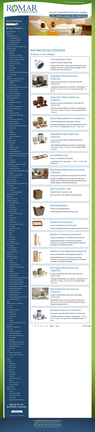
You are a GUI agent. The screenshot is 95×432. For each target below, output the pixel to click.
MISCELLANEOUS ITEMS (12, 198)
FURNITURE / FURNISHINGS (13, 123)
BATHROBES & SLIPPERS (14, 38)
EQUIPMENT (9, 117)
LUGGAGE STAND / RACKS (14, 151)
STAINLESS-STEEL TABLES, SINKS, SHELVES (18, 297)
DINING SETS (12, 132)
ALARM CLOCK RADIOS (14, 113)
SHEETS (8, 301)
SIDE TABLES (12, 230)
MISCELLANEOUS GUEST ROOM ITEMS (17, 155)
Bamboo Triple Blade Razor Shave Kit (68, 251)
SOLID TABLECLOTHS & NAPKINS (16, 344)
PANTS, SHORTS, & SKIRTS (14, 378)
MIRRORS (11, 320)
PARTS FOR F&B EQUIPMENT (15, 288)
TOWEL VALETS (12, 239)
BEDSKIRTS (11, 53)
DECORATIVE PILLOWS (14, 61)
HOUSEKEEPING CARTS (14, 168)
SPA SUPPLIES (10, 324)
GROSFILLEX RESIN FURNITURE (16, 224)
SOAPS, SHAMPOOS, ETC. (14, 42)
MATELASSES (12, 70)
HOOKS (10, 305)
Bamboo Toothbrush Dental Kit (65, 234)
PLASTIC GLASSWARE (13, 89)
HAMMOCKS (12, 226)
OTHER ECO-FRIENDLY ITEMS (15, 106)
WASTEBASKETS (12, 162)
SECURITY (11, 380)
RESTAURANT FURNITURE (15, 292)
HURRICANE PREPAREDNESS (15, 192)
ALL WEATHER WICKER (14, 202)
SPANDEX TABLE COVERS (14, 346)
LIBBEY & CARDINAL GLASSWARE (16, 282)
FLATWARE (11, 83)
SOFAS (10, 232)
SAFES (10, 157)
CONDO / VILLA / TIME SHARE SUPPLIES (15, 78)
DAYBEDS (11, 215)
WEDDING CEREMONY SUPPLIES (16, 399)
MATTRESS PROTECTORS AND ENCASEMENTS (19, 72)
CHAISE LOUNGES (13, 209)
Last (57, 326)
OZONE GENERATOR (13, 121)
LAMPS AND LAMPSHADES (15, 136)
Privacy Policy (46, 427)
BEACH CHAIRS (12, 207)
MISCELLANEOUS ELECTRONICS (16, 115)
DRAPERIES (11, 65)
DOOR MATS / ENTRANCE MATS (13, 95)
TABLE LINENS (10, 329)
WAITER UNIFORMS (13, 384)
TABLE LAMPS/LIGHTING (14, 299)
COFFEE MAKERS (13, 314)
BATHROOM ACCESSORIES (15, 40)
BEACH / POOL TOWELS (12, 44)
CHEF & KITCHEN (13, 367)
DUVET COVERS (12, 68)
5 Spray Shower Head (60, 59)
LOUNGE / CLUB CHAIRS (14, 228)
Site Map (38, 427)
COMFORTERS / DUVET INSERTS (16, 57)
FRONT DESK (12, 371)
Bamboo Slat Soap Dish (61, 222)
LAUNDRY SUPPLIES (11, 179)
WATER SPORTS (10, 386)
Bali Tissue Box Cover (60, 188)
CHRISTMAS (11, 245)
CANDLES (11, 260)
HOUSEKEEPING (12, 374)
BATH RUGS (9, 33)
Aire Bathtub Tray (59, 155)
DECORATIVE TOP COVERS (14, 63)
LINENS (11, 104)
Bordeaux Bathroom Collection (65, 310)
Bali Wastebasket (58, 205)
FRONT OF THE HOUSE (14, 273)
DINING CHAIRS (12, 217)
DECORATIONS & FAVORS (14, 395)
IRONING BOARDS (13, 149)
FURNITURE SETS (13, 134)
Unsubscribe (56, 427)
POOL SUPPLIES (10, 254)
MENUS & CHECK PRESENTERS (16, 284)
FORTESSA (11, 271)
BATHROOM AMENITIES (12, 35)
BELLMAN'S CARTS (13, 166)
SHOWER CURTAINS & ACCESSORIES (14, 303)
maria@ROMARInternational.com (49, 423)
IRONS (10, 318)
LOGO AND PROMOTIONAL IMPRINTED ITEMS (17, 183)
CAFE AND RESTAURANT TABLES (16, 354)
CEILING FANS (12, 127)
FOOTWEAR (11, 369)
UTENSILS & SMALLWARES (15, 93)
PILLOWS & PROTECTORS (12, 252)
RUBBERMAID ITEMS (14, 294)
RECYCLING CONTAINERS (14, 108)
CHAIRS (11, 130)
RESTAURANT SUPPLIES (12, 256)
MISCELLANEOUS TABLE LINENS (16, 335)
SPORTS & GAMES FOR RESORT (13, 327)
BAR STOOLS (12, 205)
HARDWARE (12, 190)
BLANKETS (9, 76)
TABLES (10, 138)
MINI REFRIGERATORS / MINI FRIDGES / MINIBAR (20, 153)
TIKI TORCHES (12, 237)
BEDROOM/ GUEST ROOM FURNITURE (17, 125)
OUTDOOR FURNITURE (12, 200)
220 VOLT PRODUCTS (11, 31)
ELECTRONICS (10, 110)
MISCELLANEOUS (13, 247)
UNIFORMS (9, 361)
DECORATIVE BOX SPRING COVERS (16, 59)
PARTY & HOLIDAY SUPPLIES (13, 243)
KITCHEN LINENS (13, 85)
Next (52, 326)
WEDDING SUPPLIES (11, 389)
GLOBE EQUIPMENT (13, 275)
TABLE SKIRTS (12, 348)
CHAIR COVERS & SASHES (14, 331)
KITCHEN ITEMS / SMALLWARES (16, 279)
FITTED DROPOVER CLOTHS (15, 333)
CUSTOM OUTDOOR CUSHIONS (16, 213)
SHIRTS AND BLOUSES (14, 382)
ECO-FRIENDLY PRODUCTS (12, 98)
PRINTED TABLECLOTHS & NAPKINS (16, 341)
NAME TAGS (11, 376)
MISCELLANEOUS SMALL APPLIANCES (17, 322)
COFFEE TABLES (12, 211)
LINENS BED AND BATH (12, 181)
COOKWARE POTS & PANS (14, 80)
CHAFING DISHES (13, 262)
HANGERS (11, 145)
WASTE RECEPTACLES (13, 177)
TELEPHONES (12, 160)
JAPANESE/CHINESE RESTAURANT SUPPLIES (18, 277)
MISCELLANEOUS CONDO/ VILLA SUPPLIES (18, 87)
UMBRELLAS (12, 241)
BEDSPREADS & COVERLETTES (15, 55)
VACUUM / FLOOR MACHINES (15, 175)
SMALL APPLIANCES (13, 91)
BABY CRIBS (12, 142)
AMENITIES (11, 100)
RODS (10, 307)
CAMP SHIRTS (12, 365)
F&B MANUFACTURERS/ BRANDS (16, 267)
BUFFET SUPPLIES (13, 258)
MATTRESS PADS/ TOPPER (12, 194)
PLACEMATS (11, 339)
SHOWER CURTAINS (13, 309)
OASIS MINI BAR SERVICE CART (16, 119)
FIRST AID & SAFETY (13, 187)
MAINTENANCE (10, 185)
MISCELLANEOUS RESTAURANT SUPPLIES (18, 286)
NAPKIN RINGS (12, 337)
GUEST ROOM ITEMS (11, 140)
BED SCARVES (12, 50)
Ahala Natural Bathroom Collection (67, 118)
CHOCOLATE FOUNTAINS (14, 264)
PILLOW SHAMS (12, 74)
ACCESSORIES (12, 363)
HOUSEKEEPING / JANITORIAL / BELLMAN (16, 164)
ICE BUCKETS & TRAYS (14, 147)
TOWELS (8, 359)
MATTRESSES (10, 196)
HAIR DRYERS (12, 316)
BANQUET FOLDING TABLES (15, 352)
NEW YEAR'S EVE (13, 249)
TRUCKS (11, 356)
